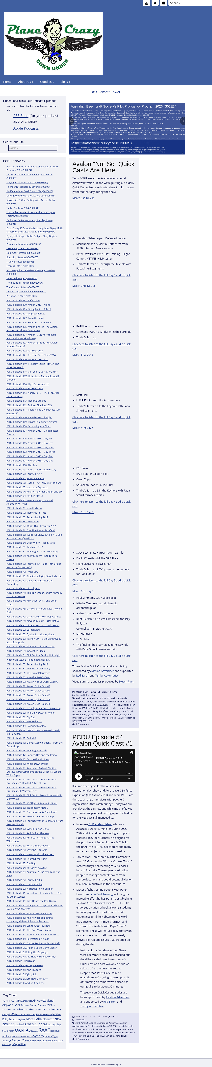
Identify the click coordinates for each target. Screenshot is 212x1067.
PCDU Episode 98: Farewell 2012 (24, 473)
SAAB (122, 714)
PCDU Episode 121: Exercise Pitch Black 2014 (31, 355)
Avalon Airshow (29, 1009)
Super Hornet (106, 1032)
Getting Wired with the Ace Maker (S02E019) (30, 195)
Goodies (46, 82)
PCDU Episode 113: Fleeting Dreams (26, 400)
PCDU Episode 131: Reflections (23, 300)
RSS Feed (20, 115)
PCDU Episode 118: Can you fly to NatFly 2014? (31, 371)
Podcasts (80, 1019)
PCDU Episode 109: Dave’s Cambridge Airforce (31, 421)
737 (4, 1000)
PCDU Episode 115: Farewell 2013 (24, 388)
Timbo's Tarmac (22, 1040)
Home (7, 82)
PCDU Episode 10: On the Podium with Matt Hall (33, 943)
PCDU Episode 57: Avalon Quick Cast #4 (28, 690)
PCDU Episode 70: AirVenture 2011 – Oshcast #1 (32, 625)
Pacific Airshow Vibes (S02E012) (23, 244)
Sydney (38, 1036)
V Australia (48, 1040)
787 (12, 1000)
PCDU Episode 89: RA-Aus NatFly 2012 (27, 517)
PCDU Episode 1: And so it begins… (25, 983)
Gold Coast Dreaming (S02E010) (23, 252)
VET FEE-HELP (85, 721)
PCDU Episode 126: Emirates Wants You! (28, 322)
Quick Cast (92, 714)
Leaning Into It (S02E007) (20, 265)
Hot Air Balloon (123, 704)
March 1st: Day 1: (83, 198)
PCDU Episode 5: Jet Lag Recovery (24, 965)
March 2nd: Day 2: (83, 286)
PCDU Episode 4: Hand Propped (23, 969)
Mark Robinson (79, 1029)
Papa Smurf (127, 711)
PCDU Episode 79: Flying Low (22, 571)
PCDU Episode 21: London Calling (24, 884)
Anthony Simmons (38, 1005)
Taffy (97, 717)
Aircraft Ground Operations (94, 1022)
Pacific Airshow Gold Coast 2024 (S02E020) (29, 191)
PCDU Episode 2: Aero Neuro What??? (27, 978)
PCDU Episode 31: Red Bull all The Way (27, 833)
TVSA (132, 1032)
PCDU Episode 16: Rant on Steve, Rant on (29, 913)
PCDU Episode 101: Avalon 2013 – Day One (29, 460)
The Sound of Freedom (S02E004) (24, 282)
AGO (78, 1022)
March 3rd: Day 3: (83, 354)
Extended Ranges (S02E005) (21, 278)
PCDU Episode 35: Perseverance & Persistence (31, 812)
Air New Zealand (42, 1000)
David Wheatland (115, 701)
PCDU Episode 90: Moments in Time (26, 512)
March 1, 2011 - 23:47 (86, 1016)
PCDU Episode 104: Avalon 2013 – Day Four (30, 447)
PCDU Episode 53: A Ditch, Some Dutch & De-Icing (33, 708)
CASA (13, 1014)
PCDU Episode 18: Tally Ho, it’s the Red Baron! (31, 901)
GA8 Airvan (102, 704)
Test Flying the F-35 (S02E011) (22, 248)
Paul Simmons (79, 714)
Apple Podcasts (26, 128)
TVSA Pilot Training (126, 717)
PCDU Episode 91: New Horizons (24, 508)
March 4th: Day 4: (83, 428)
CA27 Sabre (85, 701)
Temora (48, 1036)
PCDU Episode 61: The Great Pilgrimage (28, 673)
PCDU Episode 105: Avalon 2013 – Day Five (29, 443)
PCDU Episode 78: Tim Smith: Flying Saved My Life (34, 576)
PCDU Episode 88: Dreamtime (22, 521)
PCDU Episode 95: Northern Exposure (27, 487)
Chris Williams (99, 701)
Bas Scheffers (51, 1009)
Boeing (5, 1014)
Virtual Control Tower (116, 1035)
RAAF (44, 1030)
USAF (40, 1040)
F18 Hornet (42, 1014)
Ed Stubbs (130, 701)
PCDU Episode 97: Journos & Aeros (25, 478)
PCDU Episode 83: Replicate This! (24, 547)
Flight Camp (90, 704)
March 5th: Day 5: (83, 512)
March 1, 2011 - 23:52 (86, 691)
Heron (112, 704)
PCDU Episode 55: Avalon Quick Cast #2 (28, 699)
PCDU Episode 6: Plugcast (20, 960)
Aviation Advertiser (102, 671)
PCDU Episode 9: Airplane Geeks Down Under (31, 947)
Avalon (14, 1009)
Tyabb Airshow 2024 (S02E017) (23, 208)
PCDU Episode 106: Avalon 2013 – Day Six (29, 438)
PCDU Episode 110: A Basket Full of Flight (29, 417)
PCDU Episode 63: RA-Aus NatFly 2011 (27, 664)
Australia (6, 1009)
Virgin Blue (19, 1044)
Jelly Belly (90, 708)
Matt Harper (84, 711)
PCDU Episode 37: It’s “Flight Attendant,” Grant (31, 803)
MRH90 (111, 1029)
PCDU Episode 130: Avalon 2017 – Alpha (28, 304)
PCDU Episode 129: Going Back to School (28, 309)
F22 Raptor (77, 704)
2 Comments (82, 724)
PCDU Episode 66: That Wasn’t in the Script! (30, 646)
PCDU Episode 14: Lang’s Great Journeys (28, 925)
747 (8, 1001)
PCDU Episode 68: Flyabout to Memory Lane (30, 634)
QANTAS (23, 1030)
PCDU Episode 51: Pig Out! (20, 717)
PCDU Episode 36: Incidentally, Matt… (27, 807)
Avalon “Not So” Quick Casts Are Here (103, 167)
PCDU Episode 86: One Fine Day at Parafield (30, 530)
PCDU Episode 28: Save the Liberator (26, 849)
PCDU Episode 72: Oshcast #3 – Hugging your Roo (33, 616)
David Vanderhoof (26, 1014)
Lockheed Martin (117, 708)
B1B (104, 698)
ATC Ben (51, 1005)
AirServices (114, 1022)
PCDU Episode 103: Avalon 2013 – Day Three (30, 451)
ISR (83, 708)
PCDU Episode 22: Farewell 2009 (24, 879)
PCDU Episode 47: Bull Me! (21, 738)
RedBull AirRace (19, 1036)
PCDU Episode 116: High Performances (27, 384)
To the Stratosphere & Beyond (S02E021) (101, 143)
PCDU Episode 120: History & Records (27, 359)
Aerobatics (26, 1000)
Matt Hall (33, 1019)
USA (34, 1040)
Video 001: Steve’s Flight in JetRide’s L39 (28, 659)
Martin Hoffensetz (97, 1029)
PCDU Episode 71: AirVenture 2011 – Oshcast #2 (32, 620)
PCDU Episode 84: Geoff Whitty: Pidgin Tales (30, 542)
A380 (18, 1000)
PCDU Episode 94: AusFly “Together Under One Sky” (34, 491)
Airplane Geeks (12, 1005)
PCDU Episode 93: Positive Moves (24, 495)
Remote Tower (112, 714)
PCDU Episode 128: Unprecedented (25, 313)
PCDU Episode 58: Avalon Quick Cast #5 (28, 686)
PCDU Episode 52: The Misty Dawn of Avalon (30, 712)
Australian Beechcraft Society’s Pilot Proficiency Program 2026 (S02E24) (124, 106)
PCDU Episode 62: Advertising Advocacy (28, 668)
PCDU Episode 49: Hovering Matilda (26, 725)
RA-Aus (34, 1030)
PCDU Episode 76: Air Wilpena (23, 588)
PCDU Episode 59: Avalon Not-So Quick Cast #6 (32, 681)
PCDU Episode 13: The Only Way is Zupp (28, 930)
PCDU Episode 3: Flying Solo (21, 974)
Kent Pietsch (102, 708)
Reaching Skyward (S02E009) (22, 257)
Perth (11, 1030)
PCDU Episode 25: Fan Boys (21, 863)
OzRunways (49, 1024)
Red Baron (82, 675)
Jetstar (56, 1014)
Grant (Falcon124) (110, 691)
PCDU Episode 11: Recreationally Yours (27, 938)
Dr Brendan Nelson (100, 824)
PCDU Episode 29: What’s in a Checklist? (28, 845)
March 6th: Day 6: (83, 591)
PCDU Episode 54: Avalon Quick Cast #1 (28, 703)
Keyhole (21, 1019)
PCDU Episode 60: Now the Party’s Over (28, 677)
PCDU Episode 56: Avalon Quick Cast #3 (28, 695)
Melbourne (47, 1019)
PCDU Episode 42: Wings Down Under (27, 763)
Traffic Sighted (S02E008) (20, 261)
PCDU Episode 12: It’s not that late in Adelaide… (32, 934)
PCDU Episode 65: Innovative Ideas (25, 650)
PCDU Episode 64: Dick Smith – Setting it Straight (33, 655)
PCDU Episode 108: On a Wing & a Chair (28, 426)
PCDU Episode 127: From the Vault (25, 318)
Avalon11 (96, 698)
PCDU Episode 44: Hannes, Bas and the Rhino (31, 755)
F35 (50, 1014)
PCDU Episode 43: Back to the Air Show (27, 759)
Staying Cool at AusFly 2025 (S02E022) (27, 182)
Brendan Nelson (99, 1026)
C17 (110, 1026)
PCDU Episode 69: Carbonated (23, 629)
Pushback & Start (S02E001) (21, 296)
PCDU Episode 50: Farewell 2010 (24, 721)
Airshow (25, 1005)
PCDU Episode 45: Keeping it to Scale (26, 750)
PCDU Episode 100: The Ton (21, 465)
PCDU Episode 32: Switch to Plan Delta (27, 828)
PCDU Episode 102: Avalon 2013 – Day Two (29, 456)
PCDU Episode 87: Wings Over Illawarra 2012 (31, 526)
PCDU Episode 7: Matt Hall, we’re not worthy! (31, 956)
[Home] (93, 92)
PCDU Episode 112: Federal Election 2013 (29, 405)
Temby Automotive (107, 675)
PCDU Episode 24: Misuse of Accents (26, 867)
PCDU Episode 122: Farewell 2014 (24, 350)
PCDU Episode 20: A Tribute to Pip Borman (29, 888)
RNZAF (30, 1036)
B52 (108, 698)
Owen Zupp (33, 1024)
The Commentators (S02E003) (22, 287)
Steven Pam (126, 681)
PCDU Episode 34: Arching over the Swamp (30, 816)
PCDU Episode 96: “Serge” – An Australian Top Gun (34, 482)
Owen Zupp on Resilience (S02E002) (26, 291)
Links (64, 82)
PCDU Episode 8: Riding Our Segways (27, 952)
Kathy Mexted (10, 1019)
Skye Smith (88, 717)
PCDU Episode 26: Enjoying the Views (26, 858)
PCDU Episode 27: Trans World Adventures (30, 854)
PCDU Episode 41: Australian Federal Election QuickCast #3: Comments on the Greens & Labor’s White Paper (33, 772)
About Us (24, 82)
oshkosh (20, 1024)
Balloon (115, 698)
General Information (86, 695)
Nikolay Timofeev (99, 711)
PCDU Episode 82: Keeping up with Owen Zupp (32, 551)
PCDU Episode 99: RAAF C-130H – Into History (31, 469)
